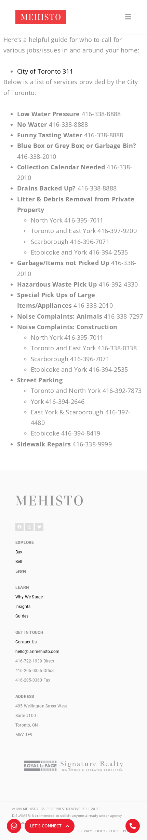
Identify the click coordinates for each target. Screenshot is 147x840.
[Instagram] (29, 527)
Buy (19, 552)
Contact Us (26, 642)
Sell (18, 561)
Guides (21, 616)
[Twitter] (39, 527)
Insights (23, 606)
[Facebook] (19, 527)
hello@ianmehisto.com (37, 651)
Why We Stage (29, 597)
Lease (20, 571)
